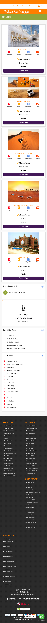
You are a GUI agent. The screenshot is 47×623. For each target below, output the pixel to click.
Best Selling (9, 379)
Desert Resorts (10, 389)
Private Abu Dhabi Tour (30, 473)
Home (9, 6)
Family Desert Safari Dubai (9, 473)
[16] (9, 259)
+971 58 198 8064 (23, 318)
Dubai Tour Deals (7, 581)
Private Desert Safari (8, 554)
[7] (9, 104)
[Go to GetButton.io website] (41, 620)
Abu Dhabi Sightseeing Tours (10, 566)
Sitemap (6, 438)
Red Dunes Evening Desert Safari (15, 348)
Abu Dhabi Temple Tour (31, 527)
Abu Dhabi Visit (7, 460)
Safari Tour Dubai (29, 435)
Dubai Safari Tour (7, 445)
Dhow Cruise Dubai (12, 392)
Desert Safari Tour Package (9, 576)
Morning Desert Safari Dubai (31, 428)
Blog (14, 6)
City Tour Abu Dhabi (30, 460)
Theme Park (9, 398)
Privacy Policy (7, 435)
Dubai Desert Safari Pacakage (32, 468)
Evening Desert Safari (8, 468)
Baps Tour (28, 505)
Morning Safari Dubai (30, 465)
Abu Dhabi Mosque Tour (9, 564)
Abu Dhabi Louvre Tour (9, 561)
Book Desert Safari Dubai (31, 438)
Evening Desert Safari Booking (32, 470)
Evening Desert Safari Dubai (14, 345)
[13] (9, 52)
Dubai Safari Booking (30, 440)
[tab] (23, 286)
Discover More (23, 71)
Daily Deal (9, 376)
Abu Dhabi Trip (29, 514)
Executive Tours (11, 395)
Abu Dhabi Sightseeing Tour (9, 539)
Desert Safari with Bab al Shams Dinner (33, 492)
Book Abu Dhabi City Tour (31, 450)
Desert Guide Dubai (8, 455)
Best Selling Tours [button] (9, 330)
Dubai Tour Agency (30, 443)
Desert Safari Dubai (30, 430)
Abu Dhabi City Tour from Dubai (32, 489)
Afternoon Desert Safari (9, 433)
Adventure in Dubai (30, 507)
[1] (9, 156)
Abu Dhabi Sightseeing (9, 430)
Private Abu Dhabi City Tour (10, 453)
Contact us (32, 6)
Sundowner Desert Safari (31, 525)
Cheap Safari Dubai (30, 512)
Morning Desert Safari (12, 342)
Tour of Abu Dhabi (8, 470)
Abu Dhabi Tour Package (31, 484)
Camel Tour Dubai (29, 448)
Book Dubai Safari (29, 494)
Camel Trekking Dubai (8, 549)
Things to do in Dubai (8, 428)
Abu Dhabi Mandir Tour (31, 453)
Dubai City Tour (10, 336)
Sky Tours (9, 404)
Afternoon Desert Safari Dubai (32, 510)
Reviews (25, 6)
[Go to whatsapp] (41, 616)
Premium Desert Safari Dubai (31, 502)
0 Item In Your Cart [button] (10, 286)
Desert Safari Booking (8, 440)
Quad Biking (10, 367)
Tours (19, 6)
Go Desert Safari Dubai (30, 458)
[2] (9, 207)
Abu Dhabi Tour (29, 487)
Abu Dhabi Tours (11, 361)
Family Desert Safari (30, 497)
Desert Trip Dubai (7, 443)
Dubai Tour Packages (30, 445)
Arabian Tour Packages (9, 425)
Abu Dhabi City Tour (12, 339)
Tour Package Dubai (8, 448)
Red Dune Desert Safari (8, 556)
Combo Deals (10, 401)
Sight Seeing (10, 385)
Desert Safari (10, 382)
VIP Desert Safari (11, 373)
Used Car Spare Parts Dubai (9, 450)
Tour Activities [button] (8, 355)
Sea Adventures (11, 407)
